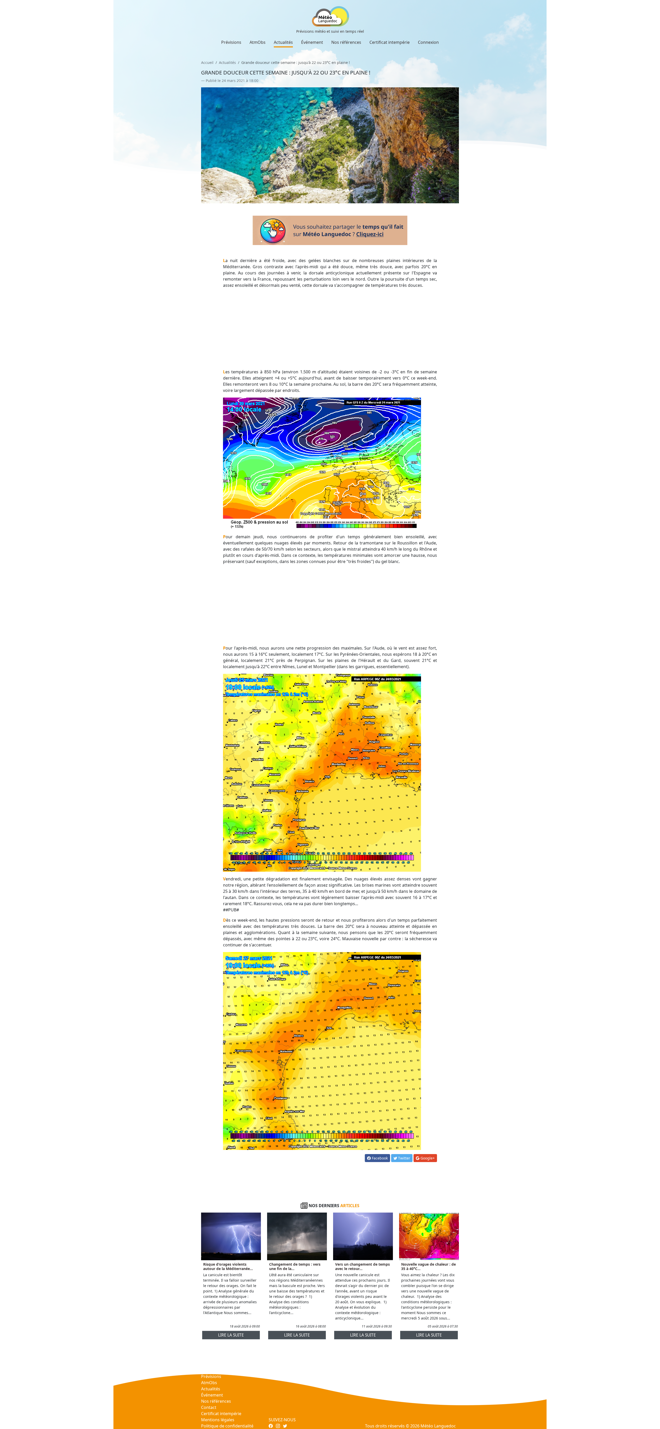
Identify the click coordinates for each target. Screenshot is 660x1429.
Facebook (379, 1158)
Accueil (207, 62)
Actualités (283, 42)
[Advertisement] (330, 328)
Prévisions (231, 42)
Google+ (427, 1158)
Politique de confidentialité (227, 1426)
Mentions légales (217, 1420)
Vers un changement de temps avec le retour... (362, 1266)
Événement (312, 42)
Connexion (428, 42)
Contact (208, 1407)
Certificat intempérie (389, 42)
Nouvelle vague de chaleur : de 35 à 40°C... (428, 1266)
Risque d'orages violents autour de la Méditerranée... (228, 1266)
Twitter (403, 1158)
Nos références (346, 42)
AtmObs (258, 42)
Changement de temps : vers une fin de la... (294, 1266)
